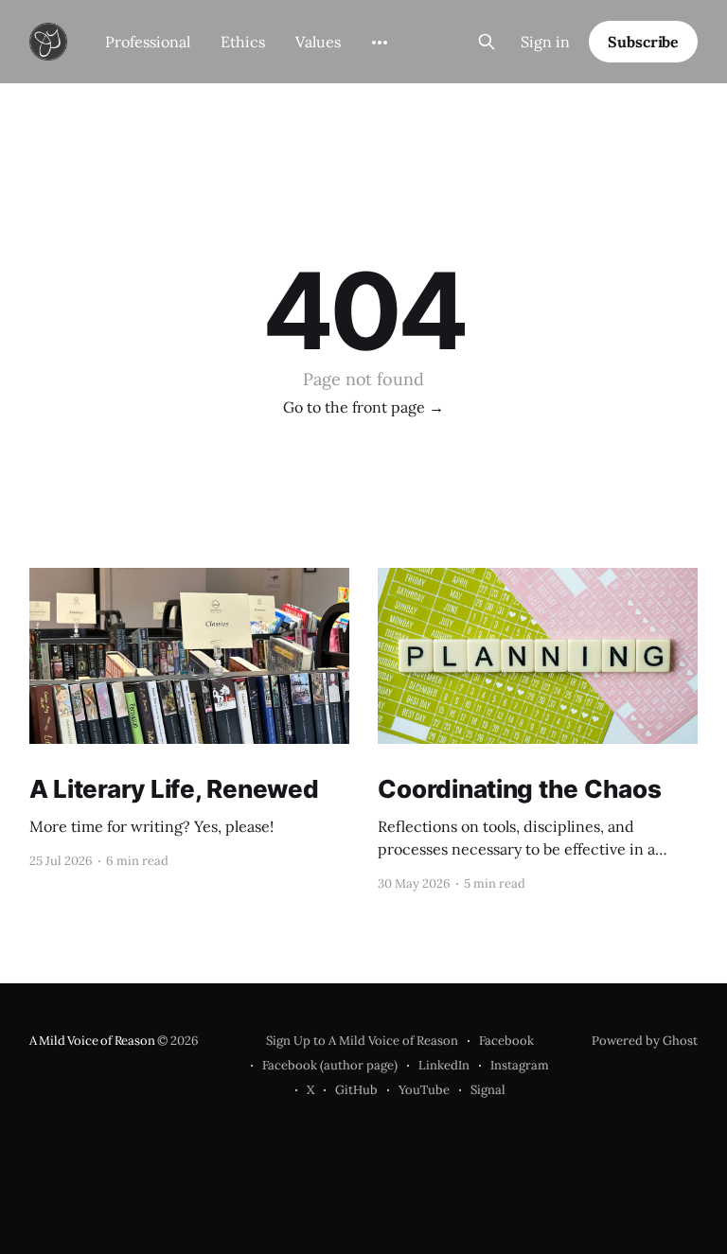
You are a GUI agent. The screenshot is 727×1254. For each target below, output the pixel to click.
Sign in (545, 41)
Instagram (519, 1065)
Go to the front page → (363, 406)
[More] (379, 42)
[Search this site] (486, 41)
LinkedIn (444, 1065)
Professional (147, 41)
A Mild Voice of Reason (92, 1041)
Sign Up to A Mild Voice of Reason (362, 1041)
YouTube (424, 1090)
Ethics (243, 41)
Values (318, 41)
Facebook (506, 1041)
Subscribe (643, 41)
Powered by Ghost (645, 1041)
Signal (487, 1090)
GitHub (356, 1090)
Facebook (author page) (330, 1065)
